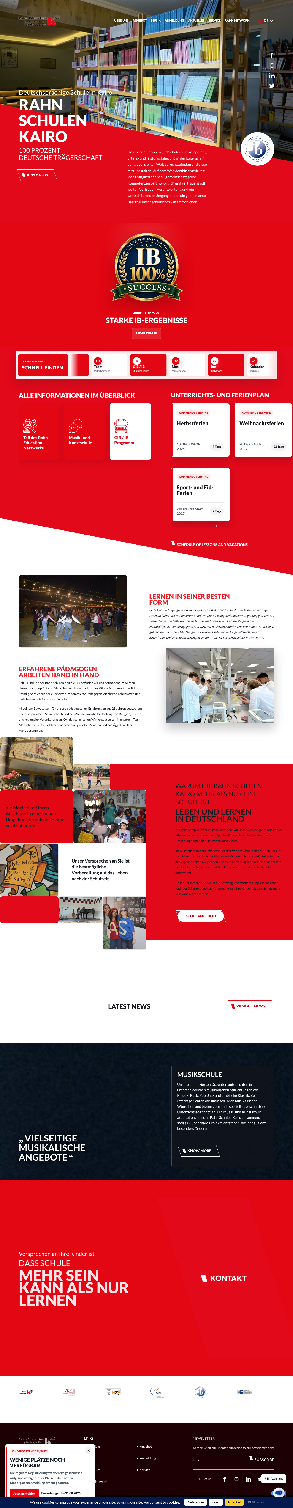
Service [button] (215, 20)
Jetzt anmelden (24, 1493)
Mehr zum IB (146, 333)
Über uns (121, 20)
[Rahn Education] (39, 20)
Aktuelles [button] (196, 20)
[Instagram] (272, 65)
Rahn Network (237, 20)
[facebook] (272, 55)
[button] (278, 1493)
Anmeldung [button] (174, 20)
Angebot (140, 20)
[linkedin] (272, 75)
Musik (156, 20)
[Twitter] (272, 85)
